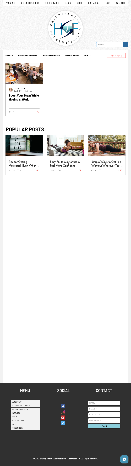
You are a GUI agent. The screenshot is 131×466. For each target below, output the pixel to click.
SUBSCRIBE (17, 428)
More (86, 55)
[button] (52, 4)
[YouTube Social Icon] (63, 418)
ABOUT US (16, 402)
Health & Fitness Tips (27, 55)
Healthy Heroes (72, 55)
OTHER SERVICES (20, 409)
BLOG (14, 424)
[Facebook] (63, 406)
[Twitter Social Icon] (63, 423)
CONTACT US (18, 420)
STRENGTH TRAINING (21, 406)
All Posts (9, 55)
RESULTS (16, 413)
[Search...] (125, 44)
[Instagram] (63, 412)
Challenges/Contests (51, 55)
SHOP (14, 417)
